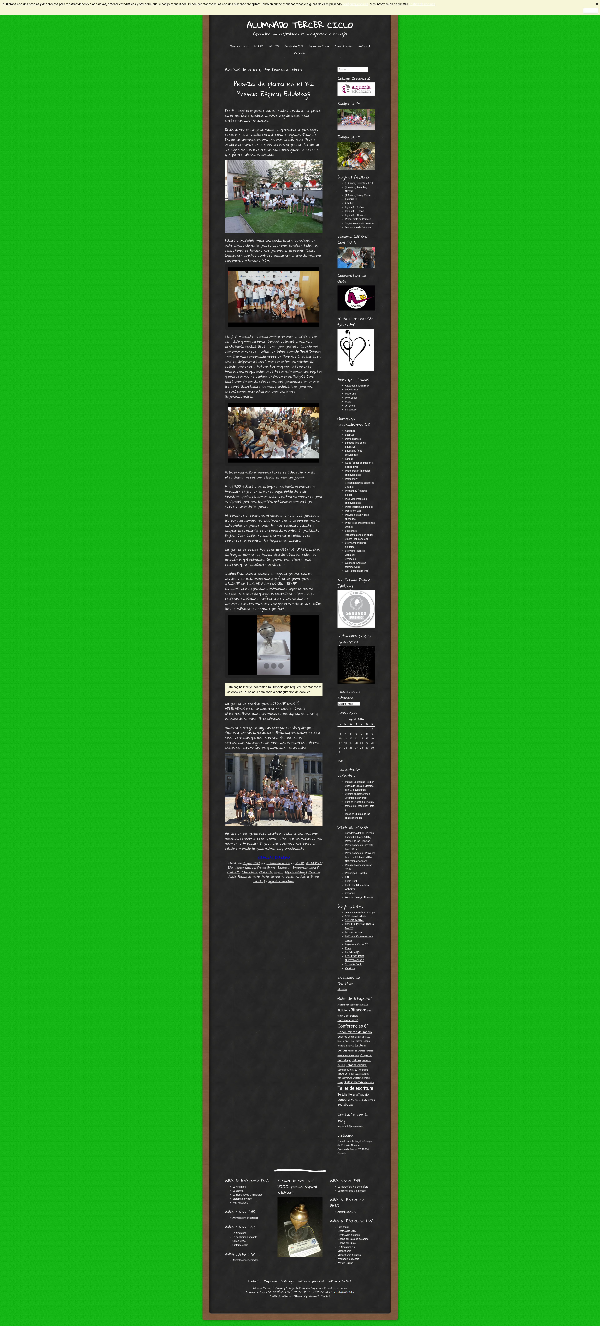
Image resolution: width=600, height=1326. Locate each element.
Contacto (254, 1281)
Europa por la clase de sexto (353, 1238)
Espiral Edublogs (296, 872)
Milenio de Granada (356, 1051)
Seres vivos (239, 1240)
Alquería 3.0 (294, 46)
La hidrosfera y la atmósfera (353, 1186)
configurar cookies (355, 4)
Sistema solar (240, 1245)
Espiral (278, 872)
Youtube (343, 1104)
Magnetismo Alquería (349, 1255)
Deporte (341, 1041)
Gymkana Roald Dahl (346, 1046)
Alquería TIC (351, 199)
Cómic (351, 1037)
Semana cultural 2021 (360, 1074)
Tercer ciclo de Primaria (358, 227)
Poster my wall (353, 510)
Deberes (366, 1037)
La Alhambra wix (346, 1247)
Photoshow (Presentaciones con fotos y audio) (359, 482)
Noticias (364, 46)
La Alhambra (239, 1186)
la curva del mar (353, 932)
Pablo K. (341, 1055)
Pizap (348, 401)
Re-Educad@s (352, 952)
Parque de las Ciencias (357, 841)
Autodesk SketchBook (357, 385)
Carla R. (314, 867)
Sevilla (340, 1082)
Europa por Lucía (347, 1243)
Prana (348, 948)
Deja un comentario (281, 881)
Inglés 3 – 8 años (354, 211)
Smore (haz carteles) (356, 538)
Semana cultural (356, 1065)
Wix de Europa (345, 1263)
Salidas (356, 1060)
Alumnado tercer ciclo (300, 25)
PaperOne (350, 393)
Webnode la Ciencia (348, 1258)
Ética (351, 1105)
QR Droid (350, 405)
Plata (265, 876)
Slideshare (351, 1082)
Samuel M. (277, 876)
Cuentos (342, 1036)
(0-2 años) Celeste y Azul (359, 183)
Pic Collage (351, 397)
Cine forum (343, 46)
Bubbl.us (349, 434)
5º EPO (258, 46)
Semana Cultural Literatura (350, 1078)
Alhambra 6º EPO (347, 1211)
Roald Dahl (351, 881)
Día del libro (349, 1041)
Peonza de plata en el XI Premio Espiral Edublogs (274, 88)
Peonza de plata (249, 876)
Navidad (369, 1051)
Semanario (367, 1078)
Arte (367, 1005)
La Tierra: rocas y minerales (247, 1194)
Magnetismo (344, 1251)
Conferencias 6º (353, 1026)
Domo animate (353, 438)
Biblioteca (344, 1010)
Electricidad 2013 (347, 1230)
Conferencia (351, 1015)
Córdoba (359, 1037)
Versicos (350, 968)
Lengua (342, 1050)
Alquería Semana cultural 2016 (351, 1005)
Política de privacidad (311, 1281)
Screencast (351, 409)
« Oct (340, 760)
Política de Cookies (339, 1281)
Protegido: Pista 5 (364, 801)
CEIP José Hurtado (355, 916)
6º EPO (274, 46)
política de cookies (422, 4)
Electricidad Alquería (349, 1235)
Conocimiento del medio (355, 1032)
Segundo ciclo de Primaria (359, 223)
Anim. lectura (319, 46)
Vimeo (289, 876)
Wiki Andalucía (240, 1202)
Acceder (300, 53)
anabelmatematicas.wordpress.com (364, 912)
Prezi (357, 1056)
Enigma (358, 1041)
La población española (244, 1237)
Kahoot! (349, 458)
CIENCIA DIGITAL (354, 920)
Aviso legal (287, 1281)
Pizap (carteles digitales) (359, 506)
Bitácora (358, 1010)
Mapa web (270, 1281)
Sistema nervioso (242, 1198)
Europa (366, 1041)
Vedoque (350, 893)
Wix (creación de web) (357, 570)
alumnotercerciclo (278, 863)
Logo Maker (351, 389)
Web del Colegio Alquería (359, 897)
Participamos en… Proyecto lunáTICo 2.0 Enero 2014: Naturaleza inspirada (360, 857)
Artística (349, 203)
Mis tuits (342, 989)
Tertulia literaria (348, 1094)
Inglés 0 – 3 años (354, 207)
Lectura (360, 1045)
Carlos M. (233, 872)
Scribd (341, 1065)
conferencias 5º (348, 1020)
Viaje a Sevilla (361, 1100)
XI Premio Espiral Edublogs (270, 867)
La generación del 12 (356, 944)
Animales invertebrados (245, 1217)
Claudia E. (265, 872)
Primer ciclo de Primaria (358, 219)
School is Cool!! (353, 964)
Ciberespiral (249, 872)
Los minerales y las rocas (352, 1190)
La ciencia (237, 1190)
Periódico (350, 1055)
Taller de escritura (355, 1088)
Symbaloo (350, 558)
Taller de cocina (366, 1082)
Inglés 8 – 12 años (355, 215)
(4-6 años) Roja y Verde (358, 195)
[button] (266, 318)
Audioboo (350, 430)
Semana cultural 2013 (349, 1070)
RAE (347, 877)
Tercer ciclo (239, 46)
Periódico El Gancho (356, 873)
